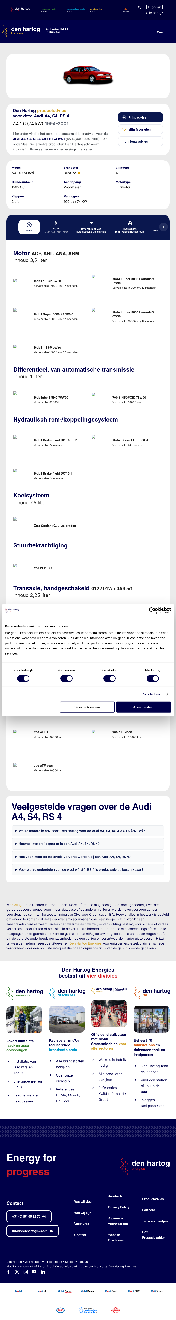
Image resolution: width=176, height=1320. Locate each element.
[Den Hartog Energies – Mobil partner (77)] (67, 1007)
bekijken (63, 1067)
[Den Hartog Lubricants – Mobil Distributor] (109, 989)
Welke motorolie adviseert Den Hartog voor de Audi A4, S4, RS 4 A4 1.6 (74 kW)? (82, 831)
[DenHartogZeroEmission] (24, 989)
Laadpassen (23, 1101)
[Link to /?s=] (139, 7)
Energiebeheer (25, 1081)
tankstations (145, 1045)
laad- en (13, 1045)
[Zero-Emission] (24, 1008)
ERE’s (18, 1087)
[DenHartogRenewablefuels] (67, 989)
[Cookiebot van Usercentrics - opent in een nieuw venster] (152, 610)
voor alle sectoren (108, 1046)
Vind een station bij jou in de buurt (154, 1086)
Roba (115, 1094)
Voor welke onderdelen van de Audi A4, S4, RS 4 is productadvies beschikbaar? (81, 870)
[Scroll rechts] (163, 227)
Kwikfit (104, 1094)
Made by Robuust (77, 1261)
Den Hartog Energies (86, 943)
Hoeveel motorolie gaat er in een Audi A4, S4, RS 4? (59, 844)
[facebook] (8, 1272)
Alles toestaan (143, 707)
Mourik (73, 1095)
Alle (59, 1061)
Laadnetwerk (24, 1095)
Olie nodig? (154, 13)
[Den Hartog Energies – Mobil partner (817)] (152, 1007)
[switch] (66, 678)
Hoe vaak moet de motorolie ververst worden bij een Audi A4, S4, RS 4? (75, 857)
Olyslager (17, 905)
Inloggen (154, 7)
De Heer (62, 1101)
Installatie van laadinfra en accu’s (25, 1067)
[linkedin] (43, 1272)
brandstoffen (73, 1061)
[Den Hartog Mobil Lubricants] (109, 1002)
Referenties (65, 1089)
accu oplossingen (17, 1047)
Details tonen (152, 694)
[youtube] (34, 1272)
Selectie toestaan (87, 707)
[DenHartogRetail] (152, 989)
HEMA (61, 1095)
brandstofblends (63, 1049)
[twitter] (17, 1272)
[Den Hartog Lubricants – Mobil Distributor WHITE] (35, 27)
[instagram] (26, 1272)
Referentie (107, 1088)
